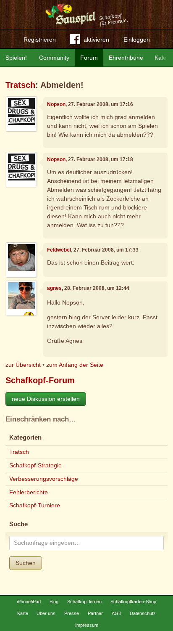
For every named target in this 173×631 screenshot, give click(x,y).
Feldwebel (59, 250)
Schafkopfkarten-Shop (133, 601)
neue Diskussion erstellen (46, 398)
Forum (89, 57)
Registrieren (40, 39)
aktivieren (96, 39)
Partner (95, 613)
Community (54, 57)
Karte (22, 613)
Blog (54, 601)
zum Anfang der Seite (74, 364)
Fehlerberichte (28, 492)
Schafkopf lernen (84, 601)
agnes (54, 288)
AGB (116, 613)
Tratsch (20, 85)
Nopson (56, 104)
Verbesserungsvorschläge (43, 478)
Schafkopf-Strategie (35, 465)
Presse (71, 613)
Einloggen (136, 39)
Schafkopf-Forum (40, 380)
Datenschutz (143, 613)
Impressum (86, 625)
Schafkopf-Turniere (34, 505)
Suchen (26, 562)
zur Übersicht (23, 364)
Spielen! (16, 57)
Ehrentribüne (126, 57)
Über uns (46, 613)
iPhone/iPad (29, 601)
